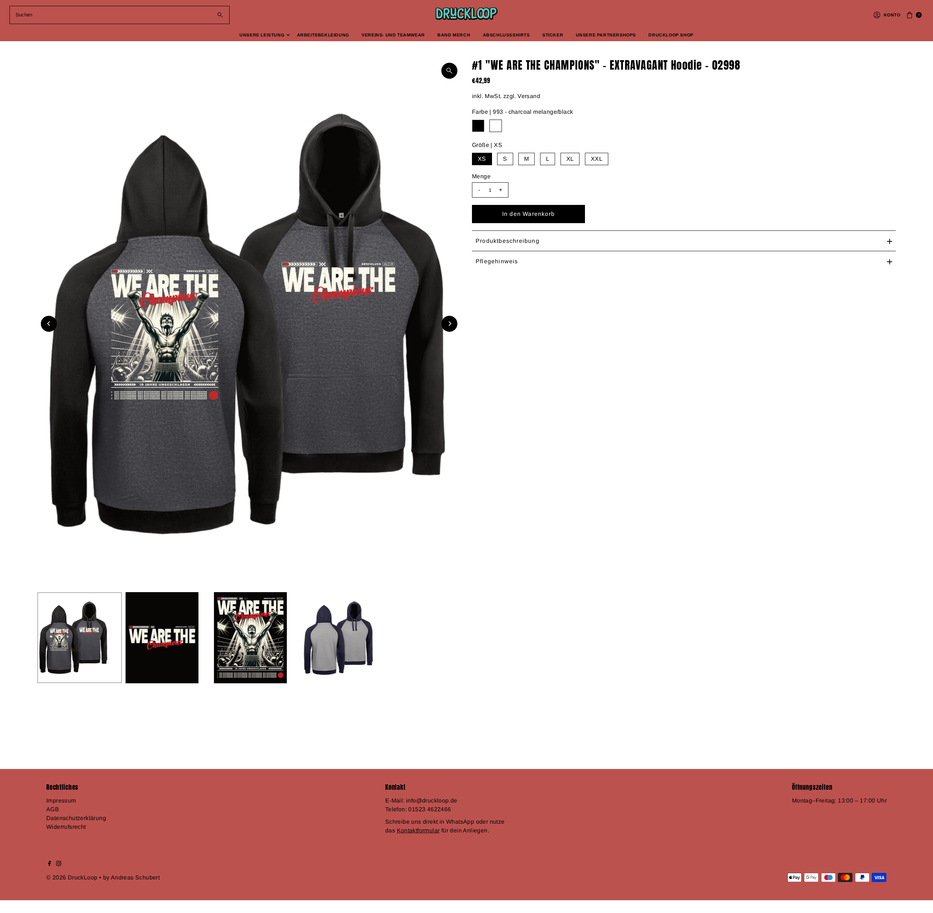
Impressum (61, 800)
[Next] (449, 324)
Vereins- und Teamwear (393, 35)
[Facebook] (49, 864)
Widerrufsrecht (66, 827)
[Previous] (49, 324)
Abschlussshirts (506, 35)
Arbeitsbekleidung (323, 35)
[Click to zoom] (449, 71)
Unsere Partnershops (606, 35)
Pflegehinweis (497, 261)
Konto (892, 15)
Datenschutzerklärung (76, 818)
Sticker (552, 35)
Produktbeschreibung (507, 241)
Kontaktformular (418, 830)
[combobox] (119, 15)
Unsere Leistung (261, 35)
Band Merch (453, 35)
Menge (481, 176)
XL (570, 159)
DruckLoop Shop (670, 35)
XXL (596, 159)
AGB (52, 809)
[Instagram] (58, 864)
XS (482, 159)
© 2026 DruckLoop (72, 877)
